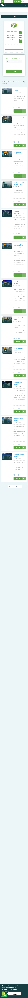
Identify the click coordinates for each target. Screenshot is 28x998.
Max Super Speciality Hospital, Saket (19, 183)
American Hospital (19, 118)
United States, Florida (19, 352)
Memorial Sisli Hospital (17, 153)
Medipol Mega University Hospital (19, 245)
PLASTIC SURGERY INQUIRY (13, 58)
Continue (14, 71)
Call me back (17, 1)
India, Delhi (17, 186)
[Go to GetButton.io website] (3, 996)
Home (2, 10)
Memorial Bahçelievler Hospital (19, 212)
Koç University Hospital (17, 90)
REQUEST (18, 111)
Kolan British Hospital (17, 282)
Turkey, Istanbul (18, 92)
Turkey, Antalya (18, 386)
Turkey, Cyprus (17, 285)
